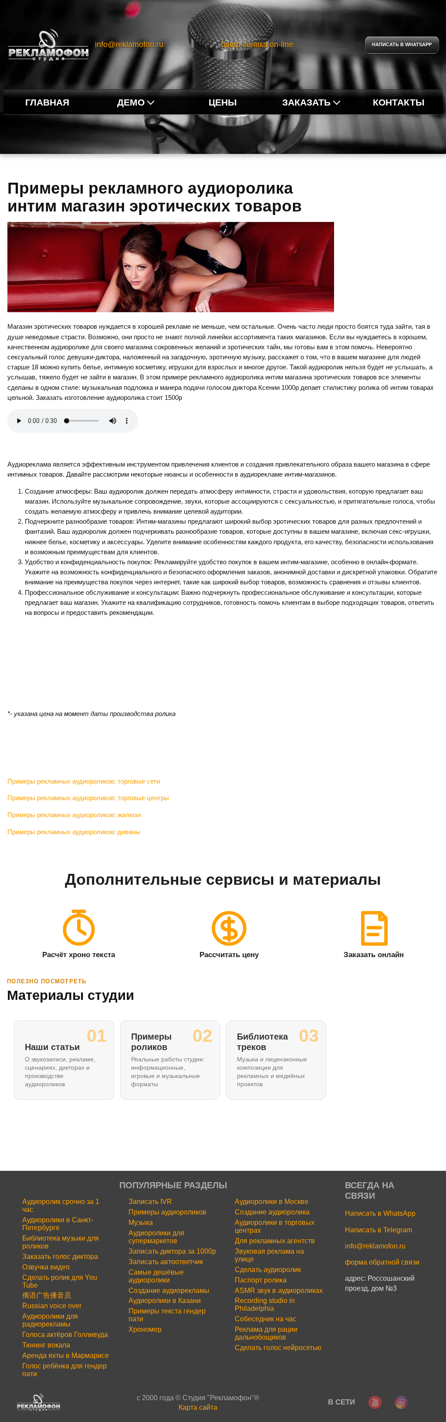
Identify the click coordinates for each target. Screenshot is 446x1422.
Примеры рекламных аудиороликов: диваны (73, 831)
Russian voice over (51, 1305)
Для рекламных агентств (275, 1241)
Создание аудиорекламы (168, 1290)
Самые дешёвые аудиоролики (156, 1276)
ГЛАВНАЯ (47, 102)
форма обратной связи (382, 1262)
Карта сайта (198, 1407)
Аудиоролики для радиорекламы (50, 1320)
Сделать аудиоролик (268, 1269)
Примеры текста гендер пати (167, 1315)
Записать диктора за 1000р (172, 1251)
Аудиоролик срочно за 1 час (60, 1205)
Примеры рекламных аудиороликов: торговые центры (88, 797)
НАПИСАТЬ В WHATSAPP (402, 44)
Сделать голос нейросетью (278, 1347)
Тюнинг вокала (46, 1345)
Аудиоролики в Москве (271, 1201)
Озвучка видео (46, 1267)
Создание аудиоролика (272, 1212)
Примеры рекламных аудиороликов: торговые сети (83, 781)
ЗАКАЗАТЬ (306, 102)
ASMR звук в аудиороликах (279, 1290)
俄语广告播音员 (46, 1295)
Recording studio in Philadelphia (265, 1304)
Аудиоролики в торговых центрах (274, 1226)
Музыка (140, 1222)
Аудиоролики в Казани (164, 1300)
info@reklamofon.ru (129, 44)
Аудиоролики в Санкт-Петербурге (57, 1223)
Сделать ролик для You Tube (59, 1281)
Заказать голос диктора (60, 1256)
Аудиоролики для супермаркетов (156, 1237)
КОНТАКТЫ (399, 102)
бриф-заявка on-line (257, 44)
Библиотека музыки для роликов (60, 1242)
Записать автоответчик (165, 1261)
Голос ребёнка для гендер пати (64, 1370)
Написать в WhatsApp (380, 1213)
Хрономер (145, 1329)
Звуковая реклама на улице (269, 1255)
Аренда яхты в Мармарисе (65, 1355)
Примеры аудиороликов (167, 1212)
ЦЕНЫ (223, 102)
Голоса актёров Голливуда (65, 1334)
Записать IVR (150, 1201)
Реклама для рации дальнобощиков (266, 1333)
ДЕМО (131, 102)
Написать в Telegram (378, 1230)
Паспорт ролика (261, 1280)
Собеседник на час (265, 1319)
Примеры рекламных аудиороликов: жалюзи (74, 814)
